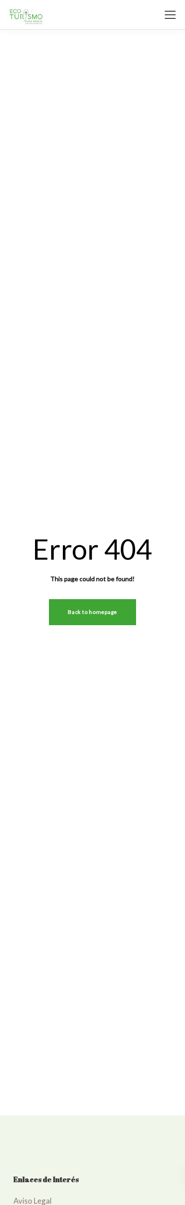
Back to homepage (92, 612)
